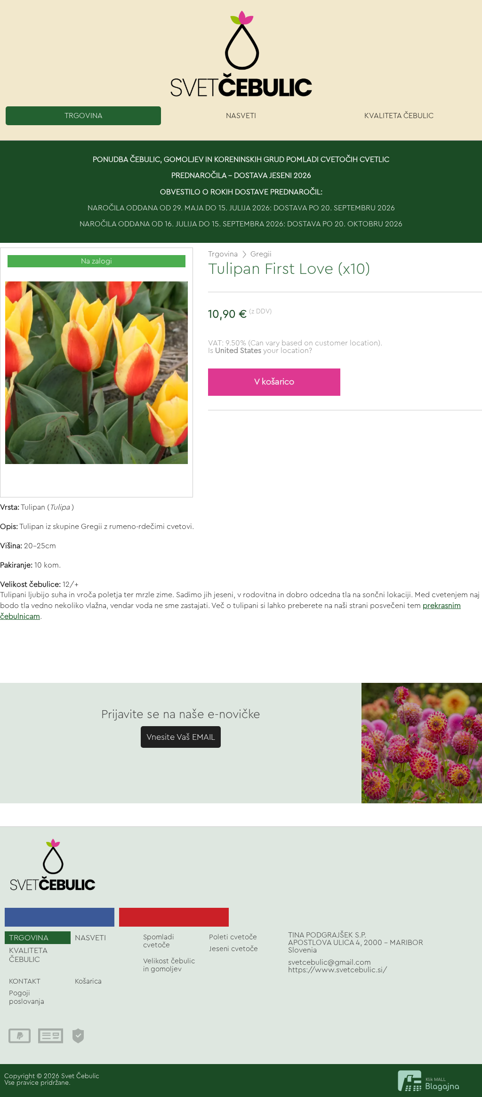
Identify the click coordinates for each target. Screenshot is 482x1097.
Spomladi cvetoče (158, 941)
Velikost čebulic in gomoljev (169, 965)
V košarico (274, 381)
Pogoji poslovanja (26, 997)
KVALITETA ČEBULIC (399, 116)
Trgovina (223, 254)
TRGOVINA (83, 116)
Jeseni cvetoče (233, 949)
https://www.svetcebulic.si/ (337, 970)
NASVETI (241, 116)
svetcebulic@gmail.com (329, 962)
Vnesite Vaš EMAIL (180, 737)
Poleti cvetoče (233, 937)
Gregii (261, 254)
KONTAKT (24, 981)
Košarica (88, 981)
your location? (263, 350)
